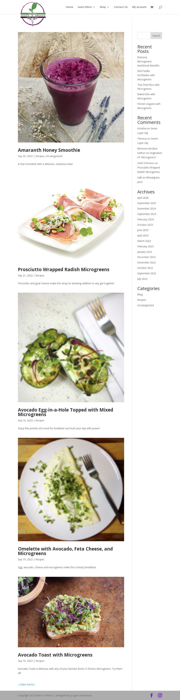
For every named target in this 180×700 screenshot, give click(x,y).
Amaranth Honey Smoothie (49, 150)
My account (139, 7)
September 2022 (146, 273)
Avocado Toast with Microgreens (55, 655)
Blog (140, 294)
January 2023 (144, 251)
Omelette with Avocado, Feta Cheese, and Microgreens (65, 551)
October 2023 (145, 224)
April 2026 (143, 197)
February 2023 (145, 246)
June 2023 (143, 230)
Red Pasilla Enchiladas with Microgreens (146, 75)
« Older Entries (26, 684)
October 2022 (145, 268)
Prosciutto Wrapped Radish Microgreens (63, 269)
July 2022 (142, 278)
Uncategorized (54, 156)
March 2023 (144, 241)
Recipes (40, 156)
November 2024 (146, 208)
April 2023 (143, 235)
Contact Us (121, 7)
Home (69, 7)
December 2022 (146, 257)
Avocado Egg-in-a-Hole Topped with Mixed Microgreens (65, 412)
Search (156, 35)
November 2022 (146, 262)
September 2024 (146, 214)
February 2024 (145, 219)
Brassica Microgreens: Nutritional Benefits (148, 61)
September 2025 (146, 203)
